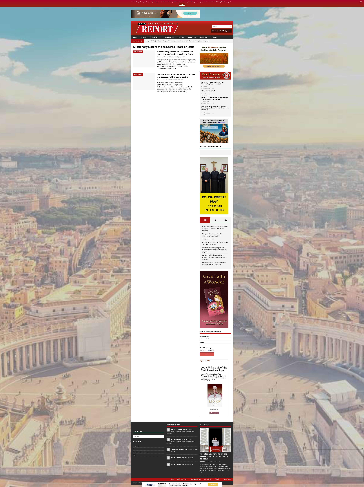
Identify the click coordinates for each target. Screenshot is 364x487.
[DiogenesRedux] (168, 450)
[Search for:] (221, 26)
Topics (180, 37)
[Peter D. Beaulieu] (168, 458)
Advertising (207, 479)
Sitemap (217, 479)
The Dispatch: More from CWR (215, 76)
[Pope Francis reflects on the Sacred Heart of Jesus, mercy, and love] (215, 440)
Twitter (135, 449)
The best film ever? (208, 91)
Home (135, 37)
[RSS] (230, 30)
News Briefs (136, 41)
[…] (175, 68)
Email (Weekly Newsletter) (140, 452)
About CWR (192, 37)
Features (155, 37)
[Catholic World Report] (182, 34)
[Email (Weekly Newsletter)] (226, 30)
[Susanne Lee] (168, 430)
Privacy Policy (227, 479)
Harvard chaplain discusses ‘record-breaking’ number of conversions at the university (215, 108)
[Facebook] (220, 30)
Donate (214, 37)
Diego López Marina (208, 112)
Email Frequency (205, 348)
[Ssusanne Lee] (168, 440)
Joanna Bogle (206, 101)
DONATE (182, 4)
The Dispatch (169, 37)
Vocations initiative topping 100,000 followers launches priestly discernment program (214, 250)
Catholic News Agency (175, 57)
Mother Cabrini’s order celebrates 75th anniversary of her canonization (176, 75)
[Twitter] (223, 30)
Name (202, 342)
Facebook (136, 446)
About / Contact (182, 479)
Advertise (203, 37)
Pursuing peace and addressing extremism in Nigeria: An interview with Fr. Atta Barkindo (215, 229)
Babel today (189, 457)
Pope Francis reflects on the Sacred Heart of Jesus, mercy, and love (214, 456)
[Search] (231, 26)
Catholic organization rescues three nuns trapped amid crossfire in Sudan (175, 52)
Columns (144, 37)
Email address (204, 336)
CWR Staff (205, 86)
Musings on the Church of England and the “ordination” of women (214, 98)
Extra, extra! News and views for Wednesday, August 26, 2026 (212, 83)
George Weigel (206, 93)
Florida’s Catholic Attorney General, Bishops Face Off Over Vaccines (180, 431)
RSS (134, 455)
